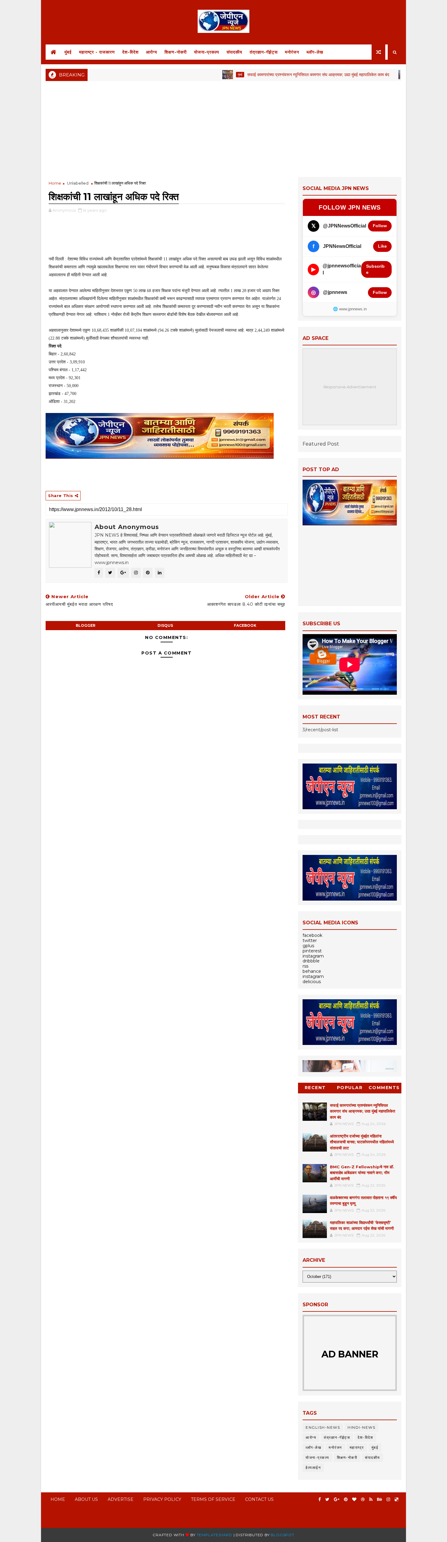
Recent (315, 1087)
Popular (350, 1087)
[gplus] (336, 1499)
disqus (165, 625)
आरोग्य (151, 52)
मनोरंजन (292, 52)
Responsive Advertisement (349, 386)
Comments (384, 1087)
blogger (85, 625)
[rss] (371, 1499)
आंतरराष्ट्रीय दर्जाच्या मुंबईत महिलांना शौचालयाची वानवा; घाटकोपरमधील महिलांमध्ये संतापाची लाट (362, 1142)
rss (305, 966)
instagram (313, 956)
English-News (323, 1427)
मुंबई (68, 52)
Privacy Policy (162, 1499)
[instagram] (388, 1499)
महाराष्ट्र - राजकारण (97, 52)
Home (55, 183)
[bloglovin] (354, 1499)
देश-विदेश (130, 52)
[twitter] (327, 1499)
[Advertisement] (223, 128)
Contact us (259, 1499)
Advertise (120, 1499)
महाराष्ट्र (357, 1447)
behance (312, 971)
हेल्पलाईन (313, 1467)
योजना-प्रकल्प (206, 52)
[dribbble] (362, 1499)
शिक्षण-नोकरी (176, 52)
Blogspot (282, 1535)
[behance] (379, 1499)
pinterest (312, 951)
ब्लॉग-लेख (315, 52)
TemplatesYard (214, 1535)
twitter (310, 940)
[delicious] (396, 1499)
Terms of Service (213, 1499)
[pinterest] (345, 1499)
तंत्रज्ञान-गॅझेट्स (264, 52)
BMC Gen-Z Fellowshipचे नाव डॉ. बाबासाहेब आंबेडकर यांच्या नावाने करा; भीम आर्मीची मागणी (362, 1172)
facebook (245, 625)
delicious (312, 981)
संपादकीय (234, 52)
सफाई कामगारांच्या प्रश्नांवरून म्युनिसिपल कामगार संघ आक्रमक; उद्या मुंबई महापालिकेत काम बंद (287, 74)
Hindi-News (361, 1427)
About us (86, 1499)
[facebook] (319, 1499)
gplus (308, 945)
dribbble (311, 961)
